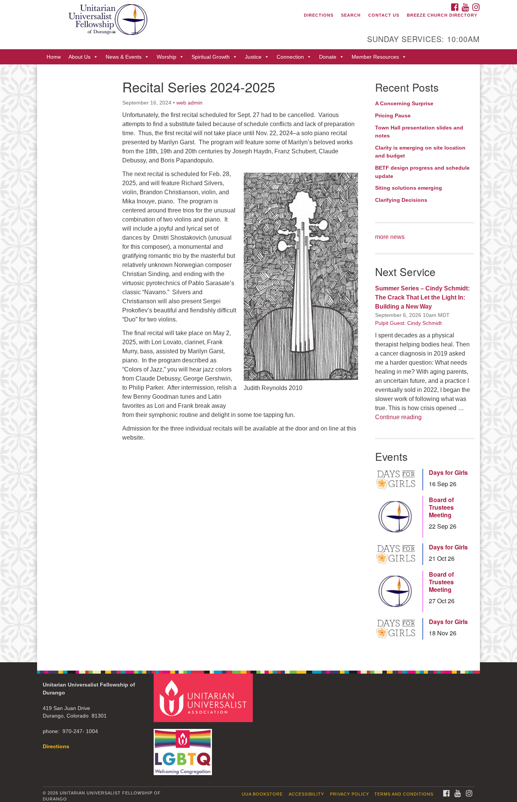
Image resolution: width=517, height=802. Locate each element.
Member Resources (375, 57)
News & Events (124, 57)
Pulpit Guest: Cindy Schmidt (408, 323)
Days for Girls (448, 472)
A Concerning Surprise (404, 103)
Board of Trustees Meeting (441, 507)
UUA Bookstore (262, 794)
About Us (79, 57)
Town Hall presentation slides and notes (419, 132)
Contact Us (383, 15)
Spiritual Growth (211, 57)
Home (54, 57)
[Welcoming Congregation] (184, 748)
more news (390, 237)
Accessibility (306, 794)
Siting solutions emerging (408, 188)
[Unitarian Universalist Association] (204, 697)
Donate (327, 57)
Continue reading (398, 417)
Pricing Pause (393, 115)
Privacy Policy (349, 794)
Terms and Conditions (403, 794)
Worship (166, 57)
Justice (253, 57)
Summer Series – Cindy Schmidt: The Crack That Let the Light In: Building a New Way (422, 297)
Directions (318, 15)
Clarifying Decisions (401, 200)
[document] (258, 363)
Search (351, 15)
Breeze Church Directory (442, 15)
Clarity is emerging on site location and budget (420, 152)
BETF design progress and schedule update (422, 172)
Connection (290, 57)
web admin (189, 103)
